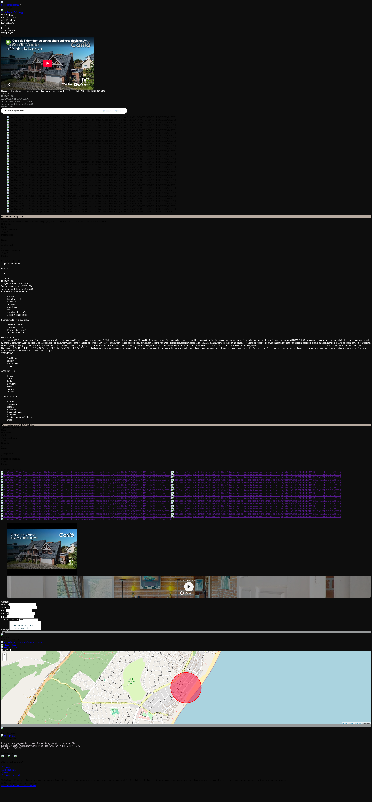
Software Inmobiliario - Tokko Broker (18, 785)
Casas (5, 772)
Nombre (5, 604)
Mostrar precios (8, 106)
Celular (4, 613)
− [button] (4, 658)
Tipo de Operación (9, 619)
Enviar (4, 632)
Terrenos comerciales (12, 775)
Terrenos (6, 767)
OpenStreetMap (355, 723)
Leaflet (344, 723)
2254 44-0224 (9, 736)
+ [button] (4, 654)
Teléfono (5, 607)
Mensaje (5, 629)
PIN (3, 610)
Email (4, 616)
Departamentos (9, 770)
